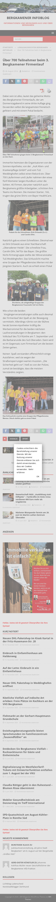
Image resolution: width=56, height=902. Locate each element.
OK (38, 476)
